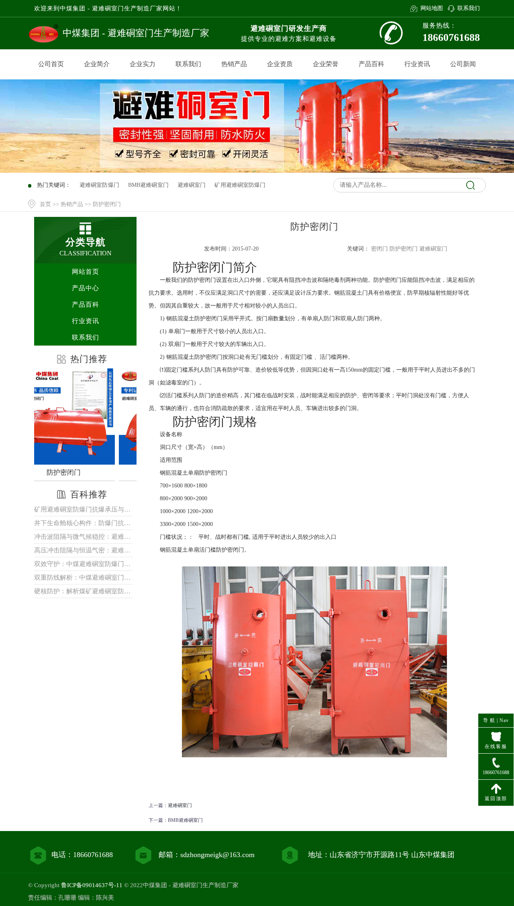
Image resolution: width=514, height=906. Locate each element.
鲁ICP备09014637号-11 (91, 885)
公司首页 (51, 64)
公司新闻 (463, 64)
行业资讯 (417, 64)
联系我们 (468, 8)
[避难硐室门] (87, 416)
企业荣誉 (326, 64)
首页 (45, 204)
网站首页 (85, 271)
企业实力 (142, 64)
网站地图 (431, 8)
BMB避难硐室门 (185, 820)
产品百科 (371, 64)
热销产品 (234, 64)
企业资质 (280, 64)
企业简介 (97, 64)
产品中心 (85, 288)
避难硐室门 (180, 805)
